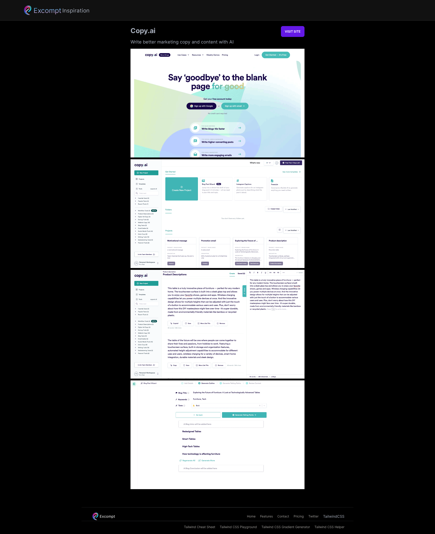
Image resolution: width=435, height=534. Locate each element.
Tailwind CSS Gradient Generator (285, 527)
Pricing (299, 516)
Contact (283, 516)
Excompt (107, 516)
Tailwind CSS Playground (238, 527)
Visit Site (293, 31)
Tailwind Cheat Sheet (199, 527)
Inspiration (75, 10)
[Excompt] (27, 10)
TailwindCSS (333, 516)
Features (266, 516)
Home (251, 516)
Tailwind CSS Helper (329, 527)
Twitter (313, 516)
